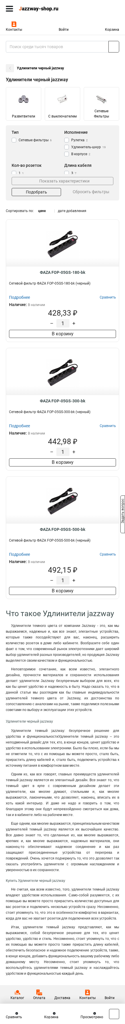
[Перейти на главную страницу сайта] (43, 8)
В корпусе (80, 154)
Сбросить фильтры (91, 191)
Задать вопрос (123, 511)
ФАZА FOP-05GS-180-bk (62, 272)
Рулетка (79, 140)
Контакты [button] (14, 30)
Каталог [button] (17, 998)
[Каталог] (9, 9)
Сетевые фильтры (35, 140)
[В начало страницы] (114, 1014)
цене (42, 211)
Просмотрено (92, 1017)
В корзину (63, 333)
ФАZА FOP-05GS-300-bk (62, 401)
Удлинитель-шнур (88, 147)
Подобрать (36, 192)
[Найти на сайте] (113, 47)
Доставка (62, 998)
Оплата (39, 998)
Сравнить (14, 1017)
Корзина (112, 30)
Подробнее (19, 297)
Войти (64, 30)
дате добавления (72, 211)
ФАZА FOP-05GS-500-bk (62, 529)
